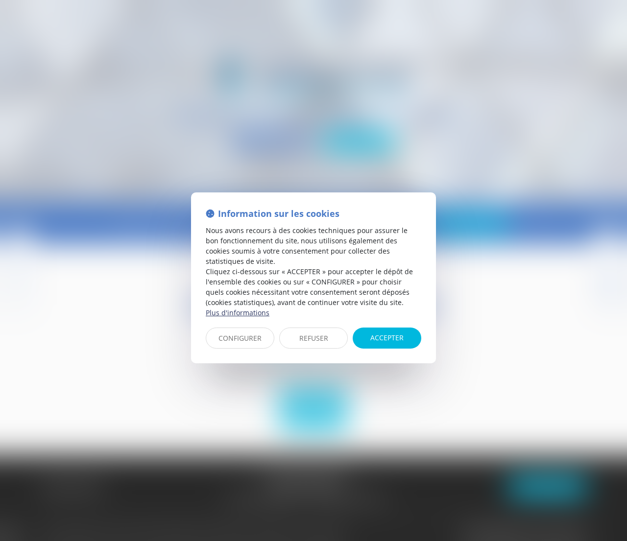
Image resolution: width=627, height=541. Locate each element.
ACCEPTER (387, 337)
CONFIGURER (240, 338)
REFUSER (313, 338)
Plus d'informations (237, 312)
